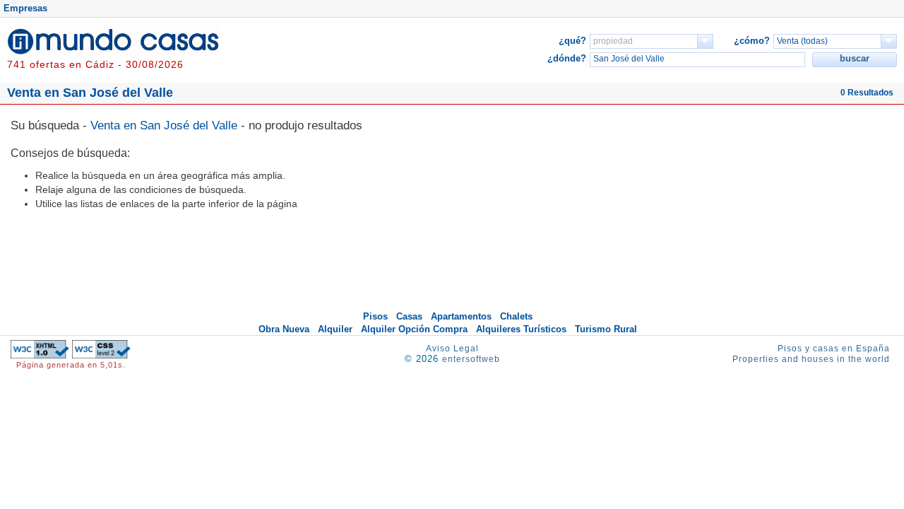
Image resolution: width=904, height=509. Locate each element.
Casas (409, 316)
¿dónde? (566, 58)
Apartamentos (461, 316)
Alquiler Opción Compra (414, 329)
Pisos (375, 316)
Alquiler (335, 329)
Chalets (516, 316)
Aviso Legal (452, 348)
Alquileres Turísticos (521, 329)
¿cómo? (752, 40)
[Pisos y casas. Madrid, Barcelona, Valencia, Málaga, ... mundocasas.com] (113, 52)
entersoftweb (471, 359)
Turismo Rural (606, 329)
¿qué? (572, 40)
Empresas (25, 8)
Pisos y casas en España (834, 348)
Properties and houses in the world (811, 359)
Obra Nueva (283, 329)
